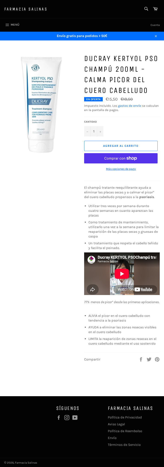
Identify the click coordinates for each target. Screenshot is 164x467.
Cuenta (155, 25)
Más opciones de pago (121, 169)
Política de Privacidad (125, 417)
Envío (112, 438)
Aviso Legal (116, 424)
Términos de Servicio (124, 445)
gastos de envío (129, 106)
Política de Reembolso (125, 431)
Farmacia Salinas (26, 9)
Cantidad (90, 121)
